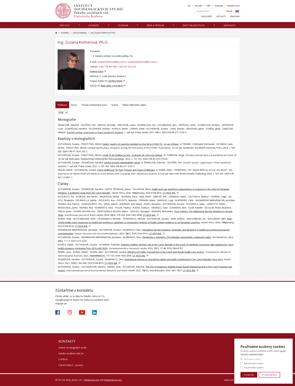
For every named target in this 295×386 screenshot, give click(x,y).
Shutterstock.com (113, 379)
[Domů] (92, 11)
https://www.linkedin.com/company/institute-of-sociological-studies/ (94, 312)
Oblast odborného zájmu (134, 105)
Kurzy (74, 105)
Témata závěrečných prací (94, 105)
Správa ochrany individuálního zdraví (122, 162)
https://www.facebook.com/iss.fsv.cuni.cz (57, 312)
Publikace (62, 105)
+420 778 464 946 (108, 66)
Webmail (219, 5)
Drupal (56, 33)
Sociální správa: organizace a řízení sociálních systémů (95, 132)
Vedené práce (96, 71)
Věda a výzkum (155, 25)
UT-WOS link (169, 192)
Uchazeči (93, 25)
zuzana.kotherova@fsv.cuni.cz (112, 61)
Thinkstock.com (91, 379)
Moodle (198, 5)
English (237, 11)
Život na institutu (194, 25)
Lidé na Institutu (80, 32)
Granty (114, 105)
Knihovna (235, 16)
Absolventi (206, 16)
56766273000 (115, 80)
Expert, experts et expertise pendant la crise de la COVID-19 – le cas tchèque (140, 144)
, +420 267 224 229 (126, 66)
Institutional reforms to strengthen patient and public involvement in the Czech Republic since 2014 (173, 259)
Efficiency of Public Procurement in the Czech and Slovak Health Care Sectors (165, 252)
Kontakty (229, 25)
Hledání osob (233, 5)
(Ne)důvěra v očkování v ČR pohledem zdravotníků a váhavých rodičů (176, 237)
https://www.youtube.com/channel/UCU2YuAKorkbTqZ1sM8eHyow (82, 312)
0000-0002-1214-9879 (112, 85)
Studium (123, 25)
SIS (189, 5)
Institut (65, 25)
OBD (208, 5)
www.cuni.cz (230, 379)
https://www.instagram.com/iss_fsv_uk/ (69, 312)
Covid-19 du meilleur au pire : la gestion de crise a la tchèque (132, 155)
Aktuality (221, 16)
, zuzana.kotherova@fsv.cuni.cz (142, 61)
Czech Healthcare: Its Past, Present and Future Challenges (126, 169)
